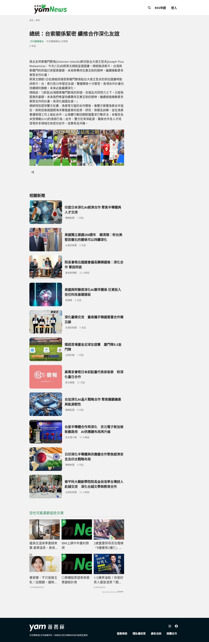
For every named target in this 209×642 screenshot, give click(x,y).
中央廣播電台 (37, 41)
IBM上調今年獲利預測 (75, 545)
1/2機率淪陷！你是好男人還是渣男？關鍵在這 (108, 580)
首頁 (31, 20)
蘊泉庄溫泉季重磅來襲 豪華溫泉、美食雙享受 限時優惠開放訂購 (43, 545)
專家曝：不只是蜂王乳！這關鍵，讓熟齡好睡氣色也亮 (43, 580)
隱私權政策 (139, 633)
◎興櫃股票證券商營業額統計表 (75, 580)
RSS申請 (160, 8)
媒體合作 (172, 633)
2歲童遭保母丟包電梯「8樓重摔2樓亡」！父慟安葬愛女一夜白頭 (108, 545)
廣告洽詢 (156, 633)
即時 (38, 20)
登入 (174, 8)
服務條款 (122, 633)
